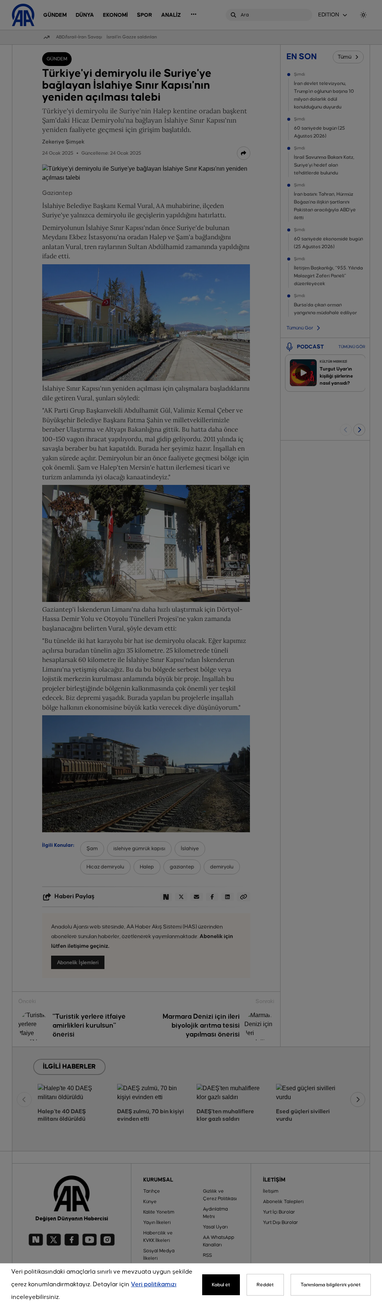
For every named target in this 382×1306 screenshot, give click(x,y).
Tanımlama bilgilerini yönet (331, 1284)
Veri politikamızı (153, 1284)
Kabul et (221, 1284)
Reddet (265, 1284)
